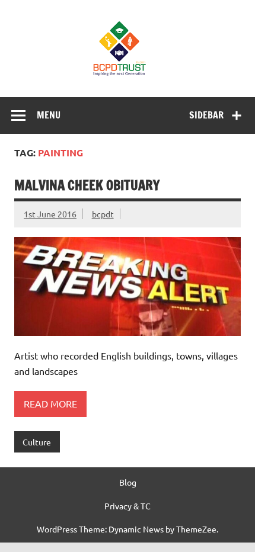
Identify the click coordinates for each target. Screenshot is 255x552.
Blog (127, 482)
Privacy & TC (127, 506)
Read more (50, 403)
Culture (37, 442)
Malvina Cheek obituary (87, 185)
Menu (48, 114)
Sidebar (206, 114)
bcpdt (103, 213)
